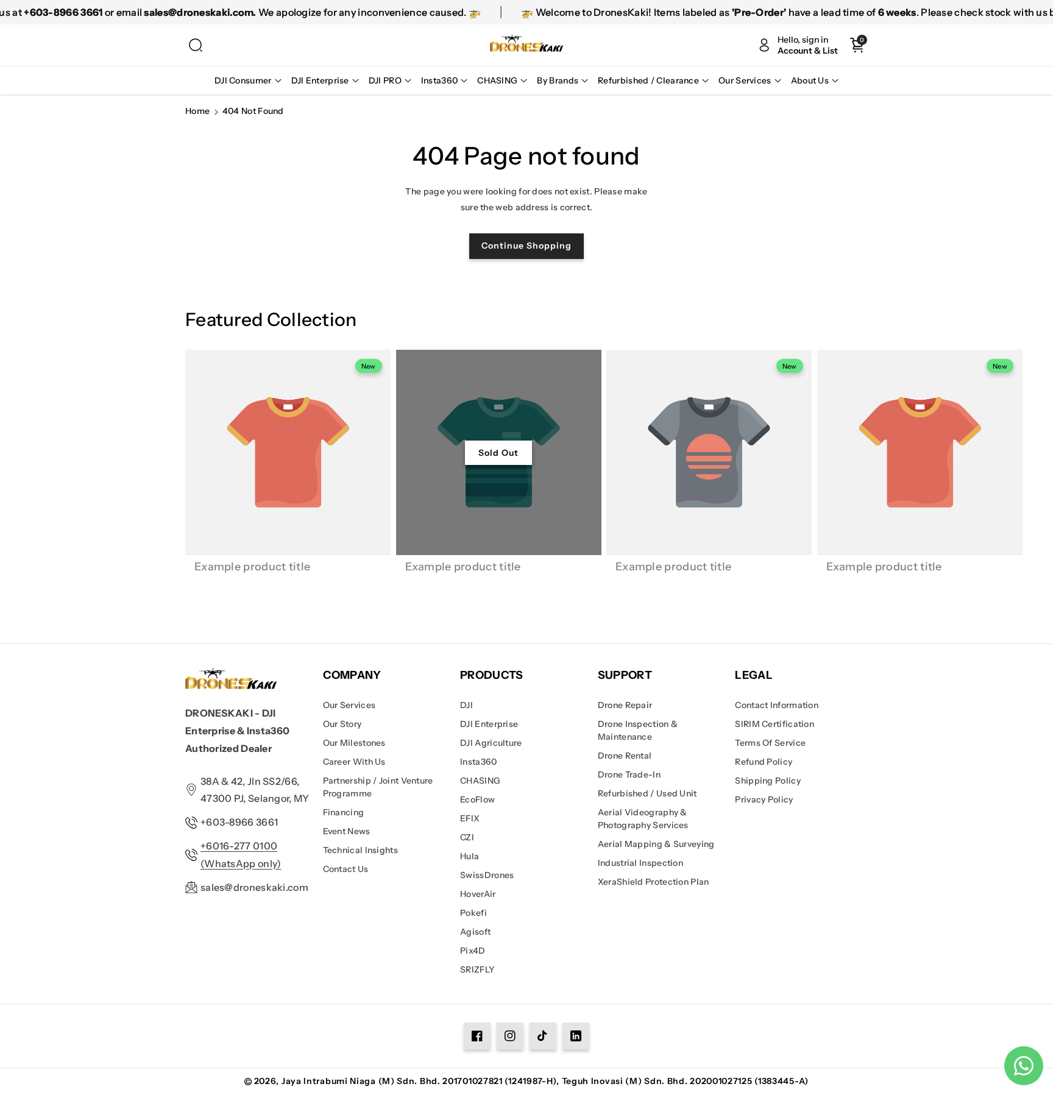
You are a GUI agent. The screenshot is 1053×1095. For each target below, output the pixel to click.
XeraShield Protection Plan (653, 881)
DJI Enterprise (489, 723)
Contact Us (346, 868)
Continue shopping (526, 245)
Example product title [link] (252, 566)
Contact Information (776, 705)
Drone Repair (625, 705)
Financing (343, 812)
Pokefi (473, 912)
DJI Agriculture (491, 742)
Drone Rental (625, 755)
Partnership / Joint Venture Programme (378, 787)
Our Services (349, 705)
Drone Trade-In (629, 774)
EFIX (470, 818)
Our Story (342, 723)
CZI (467, 837)
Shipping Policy (768, 780)
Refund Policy (763, 761)
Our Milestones (354, 742)
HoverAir (477, 893)
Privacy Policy (764, 799)
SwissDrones (487, 875)
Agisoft (475, 931)
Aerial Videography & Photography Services (643, 819)
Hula (469, 856)
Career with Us (354, 761)
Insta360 (478, 761)
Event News (346, 831)
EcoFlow (477, 799)
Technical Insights (360, 850)
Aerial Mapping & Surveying (656, 843)
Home (197, 110)
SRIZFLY (477, 969)
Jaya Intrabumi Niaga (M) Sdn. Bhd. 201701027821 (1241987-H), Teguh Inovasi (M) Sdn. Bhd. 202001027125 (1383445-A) (545, 1081)
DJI (466, 705)
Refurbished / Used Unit (647, 793)
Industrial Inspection (640, 862)
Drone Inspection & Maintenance (638, 730)
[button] (195, 45)
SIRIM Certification (774, 723)
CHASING (480, 780)
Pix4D (473, 950)
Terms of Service (770, 742)
